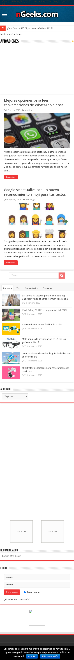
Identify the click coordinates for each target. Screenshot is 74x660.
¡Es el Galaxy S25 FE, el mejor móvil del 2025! (30, 28)
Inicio (3, 34)
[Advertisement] (27, 68)
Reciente (7, 288)
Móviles (28, 110)
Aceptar (32, 656)
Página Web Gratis (11, 556)
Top (18, 288)
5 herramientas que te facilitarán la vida (42, 324)
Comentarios (31, 288)
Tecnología (30, 200)
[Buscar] (62, 275)
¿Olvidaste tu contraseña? (17, 599)
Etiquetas (47, 288)
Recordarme (33, 592)
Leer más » (10, 177)
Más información (50, 656)
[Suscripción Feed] (73, 41)
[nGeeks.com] (37, 13)
